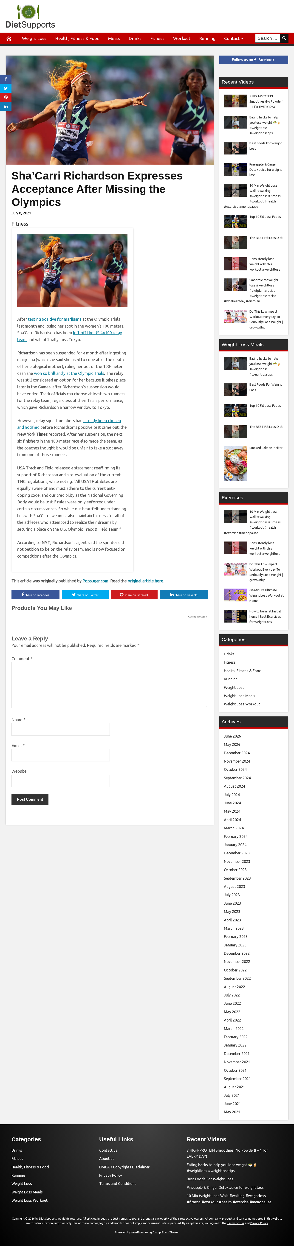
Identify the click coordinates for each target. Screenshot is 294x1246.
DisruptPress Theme (165, 1232)
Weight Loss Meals (239, 696)
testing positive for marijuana (55, 319)
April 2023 (232, 920)
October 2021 (235, 1070)
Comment (22, 658)
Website (19, 771)
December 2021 (237, 1054)
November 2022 (237, 962)
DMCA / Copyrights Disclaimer (124, 1167)
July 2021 (232, 1095)
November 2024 (237, 761)
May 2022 (232, 1012)
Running (207, 38)
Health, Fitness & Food (77, 38)
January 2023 (235, 945)
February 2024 (236, 836)
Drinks (135, 38)
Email (18, 745)
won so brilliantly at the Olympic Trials (69, 373)
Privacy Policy (110, 1175)
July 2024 (232, 795)
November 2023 (237, 861)
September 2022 (237, 978)
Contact (232, 38)
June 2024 (232, 803)
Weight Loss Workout (242, 704)
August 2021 (234, 1087)
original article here (145, 580)
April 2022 (232, 1020)
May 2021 (232, 1112)
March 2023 (234, 928)
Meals (114, 38)
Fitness (157, 38)
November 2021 (237, 1062)
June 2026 (232, 736)
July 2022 (232, 995)
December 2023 (237, 853)
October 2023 (235, 870)
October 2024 (235, 769)
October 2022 (235, 970)
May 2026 (232, 744)
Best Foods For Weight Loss (210, 1179)
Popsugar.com (95, 580)
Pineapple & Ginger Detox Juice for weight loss (225, 1187)
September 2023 (237, 878)
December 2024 (237, 753)
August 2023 (234, 886)
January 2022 (235, 1045)
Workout (181, 38)
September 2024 (237, 778)
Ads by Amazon (197, 616)
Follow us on (253, 60)
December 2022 (237, 953)
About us (106, 1158)
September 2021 (237, 1079)
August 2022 (234, 987)
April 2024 (232, 820)
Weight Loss (34, 38)
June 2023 (232, 903)
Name (18, 719)
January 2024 (235, 845)
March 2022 (234, 1029)
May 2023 (232, 911)
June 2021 (232, 1104)
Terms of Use (235, 1223)
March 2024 (234, 828)
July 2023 (232, 895)
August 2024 (234, 786)
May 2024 (232, 811)
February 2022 (236, 1037)
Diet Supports (48, 1218)
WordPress (137, 1232)
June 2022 (232, 1003)
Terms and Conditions (117, 1183)
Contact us (108, 1150)
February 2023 (236, 936)
